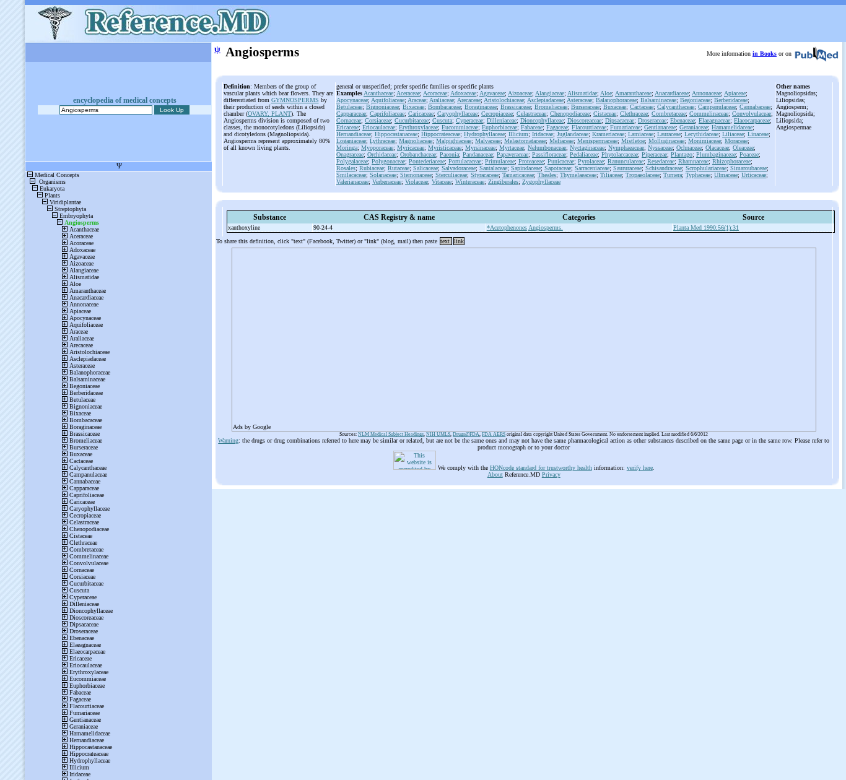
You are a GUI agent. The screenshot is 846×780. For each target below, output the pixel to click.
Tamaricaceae (518, 174)
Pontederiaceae (427, 161)
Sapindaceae (526, 168)
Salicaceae (425, 168)
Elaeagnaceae (714, 120)
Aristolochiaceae (504, 100)
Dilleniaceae (502, 120)
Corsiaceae (378, 120)
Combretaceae (669, 113)
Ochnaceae (689, 147)
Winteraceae (469, 181)
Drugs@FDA (466, 434)
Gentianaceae (660, 127)
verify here (640, 467)
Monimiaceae (704, 140)
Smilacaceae (351, 174)
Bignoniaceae (382, 106)
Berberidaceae (731, 100)
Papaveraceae (512, 154)
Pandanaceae (478, 154)
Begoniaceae (695, 100)
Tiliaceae (611, 174)
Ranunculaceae (625, 161)
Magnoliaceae (415, 140)
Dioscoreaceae (584, 120)
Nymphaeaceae (626, 147)
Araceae (417, 100)
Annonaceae (706, 93)
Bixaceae (413, 106)
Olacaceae (717, 147)
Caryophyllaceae (457, 113)
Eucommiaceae (460, 127)
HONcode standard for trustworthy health (541, 467)
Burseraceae (585, 106)
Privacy (551, 474)
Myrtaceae (511, 147)
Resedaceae (660, 161)
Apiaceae (735, 93)
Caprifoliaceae (387, 113)
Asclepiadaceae (545, 100)
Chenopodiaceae (570, 113)
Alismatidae (582, 93)
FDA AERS (493, 434)
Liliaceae (733, 134)
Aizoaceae (520, 93)
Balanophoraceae (616, 100)
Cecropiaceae (497, 113)
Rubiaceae (371, 168)
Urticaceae (753, 174)
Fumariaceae (625, 127)
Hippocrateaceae (440, 134)
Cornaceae (348, 120)
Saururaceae (627, 168)
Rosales (345, 168)
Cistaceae (604, 113)
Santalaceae (493, 168)
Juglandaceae (572, 134)
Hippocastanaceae (396, 134)
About (495, 474)
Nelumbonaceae (547, 147)
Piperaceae (654, 154)
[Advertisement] (524, 335)
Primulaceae (500, 161)
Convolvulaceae (751, 113)
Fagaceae (557, 127)
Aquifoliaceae (387, 100)
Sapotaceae (557, 168)
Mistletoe (633, 140)
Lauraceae (669, 134)
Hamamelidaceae (732, 127)
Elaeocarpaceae (752, 120)
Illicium (518, 134)
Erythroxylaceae (418, 127)
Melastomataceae (525, 140)
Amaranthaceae (633, 93)
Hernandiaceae (353, 134)
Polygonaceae (388, 161)
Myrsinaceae (480, 147)
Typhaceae (698, 174)
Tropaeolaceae (643, 174)
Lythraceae (382, 140)
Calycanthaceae (675, 106)
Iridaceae (542, 134)
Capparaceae (351, 113)
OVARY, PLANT (269, 113)
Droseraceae (652, 120)
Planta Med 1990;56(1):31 (706, 227)
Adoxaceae (463, 93)
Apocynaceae (352, 100)
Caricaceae (421, 113)
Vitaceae (441, 181)
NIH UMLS (438, 434)
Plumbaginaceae (716, 154)
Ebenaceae (682, 120)
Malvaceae (487, 140)
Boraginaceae (480, 106)
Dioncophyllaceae (542, 120)
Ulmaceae (726, 174)
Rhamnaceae (693, 161)
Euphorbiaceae (499, 127)
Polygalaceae (352, 161)
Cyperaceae (469, 120)
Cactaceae (641, 106)
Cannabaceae (754, 106)
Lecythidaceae (701, 134)
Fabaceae (532, 127)
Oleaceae (743, 147)
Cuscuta (442, 120)
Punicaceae (560, 161)
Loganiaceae (351, 140)
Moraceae (736, 140)
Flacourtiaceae (589, 127)
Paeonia (449, 154)
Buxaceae (614, 106)
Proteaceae (531, 161)
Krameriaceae (608, 134)
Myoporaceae (377, 147)
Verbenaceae (386, 181)
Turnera (672, 174)
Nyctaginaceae (587, 147)
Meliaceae (561, 140)
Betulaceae (349, 106)
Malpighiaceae (453, 140)
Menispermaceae (597, 140)
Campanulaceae (717, 106)
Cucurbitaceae (412, 120)
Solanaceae (383, 174)
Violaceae (416, 181)
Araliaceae (441, 100)
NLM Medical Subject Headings (391, 434)
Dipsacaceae (619, 120)
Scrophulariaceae (706, 168)
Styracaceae (485, 174)
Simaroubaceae (748, 168)
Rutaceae (398, 168)
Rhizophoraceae (731, 161)
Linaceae (758, 134)
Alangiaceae (549, 93)
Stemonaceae (416, 174)
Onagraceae (350, 154)
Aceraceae (408, 93)
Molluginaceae (666, 140)
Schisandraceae (663, 168)
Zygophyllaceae (541, 181)
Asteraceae (579, 100)
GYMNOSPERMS (295, 100)
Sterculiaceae (451, 174)
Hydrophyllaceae (484, 134)
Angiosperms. (545, 227)
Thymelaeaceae (578, 174)
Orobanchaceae (418, 154)
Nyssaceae (660, 147)
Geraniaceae (693, 127)
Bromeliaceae (550, 106)
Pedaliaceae (584, 154)
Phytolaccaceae (619, 154)
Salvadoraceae (459, 168)
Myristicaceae (444, 147)
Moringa (346, 147)
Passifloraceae (549, 154)
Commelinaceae (708, 113)
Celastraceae (531, 113)
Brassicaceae (515, 106)
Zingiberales (503, 181)
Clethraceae (634, 113)
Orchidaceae (381, 154)
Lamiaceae (640, 134)
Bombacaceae (444, 106)
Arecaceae (469, 100)
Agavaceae (492, 93)
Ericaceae (347, 127)
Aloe (606, 93)
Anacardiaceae (672, 93)
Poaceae (749, 154)
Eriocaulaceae (378, 127)
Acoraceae (435, 93)
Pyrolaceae (591, 161)
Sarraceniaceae (592, 168)
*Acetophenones (507, 227)
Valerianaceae (352, 181)
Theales (547, 174)
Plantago (681, 154)
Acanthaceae (378, 93)
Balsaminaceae (658, 100)
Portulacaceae (464, 161)
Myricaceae (410, 147)
